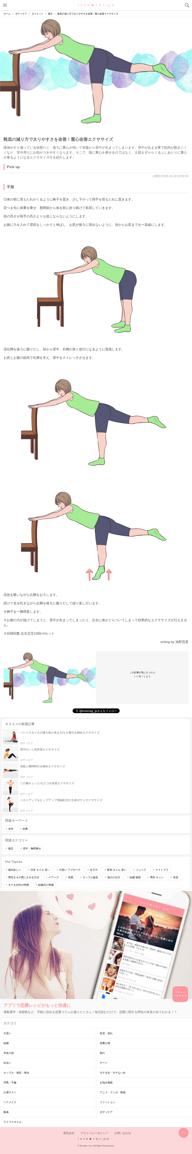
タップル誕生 (90, 877)
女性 (10, 828)
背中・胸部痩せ (32, 848)
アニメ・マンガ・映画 (113, 1092)
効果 (25, 828)
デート (103, 1062)
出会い (7, 1062)
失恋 (175, 877)
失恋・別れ (106, 1033)
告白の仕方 (113, 877)
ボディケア (106, 1112)
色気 (70, 877)
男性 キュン (157, 877)
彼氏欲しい (14, 869)
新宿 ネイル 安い (116, 869)
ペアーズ (53, 877)
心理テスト (10, 1092)
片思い (7, 1033)
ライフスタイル (13, 1121)
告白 (102, 1053)
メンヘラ (141, 869)
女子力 (94, 869)
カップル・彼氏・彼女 (16, 1072)
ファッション (107, 1102)
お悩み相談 (106, 1082)
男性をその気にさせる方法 (23, 877)
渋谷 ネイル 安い (40, 869)
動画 (6, 1112)
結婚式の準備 (46, 884)
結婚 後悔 (135, 877)
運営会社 (68, 1133)
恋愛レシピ (96, 5)
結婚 (6, 1043)
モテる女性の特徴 (18, 884)
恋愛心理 (105, 1043)
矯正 (10, 848)
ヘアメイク (10, 1102)
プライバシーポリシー (94, 1133)
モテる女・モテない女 (113, 1072)
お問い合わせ (122, 1133)
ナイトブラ (161, 869)
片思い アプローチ (70, 869)
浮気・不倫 (10, 1082)
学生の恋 (9, 1053)
